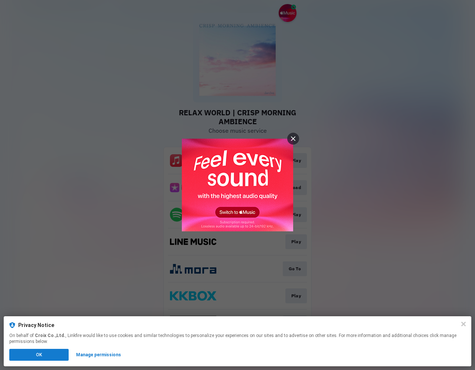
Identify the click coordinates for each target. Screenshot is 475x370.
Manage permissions (98, 354)
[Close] (463, 324)
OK (39, 354)
